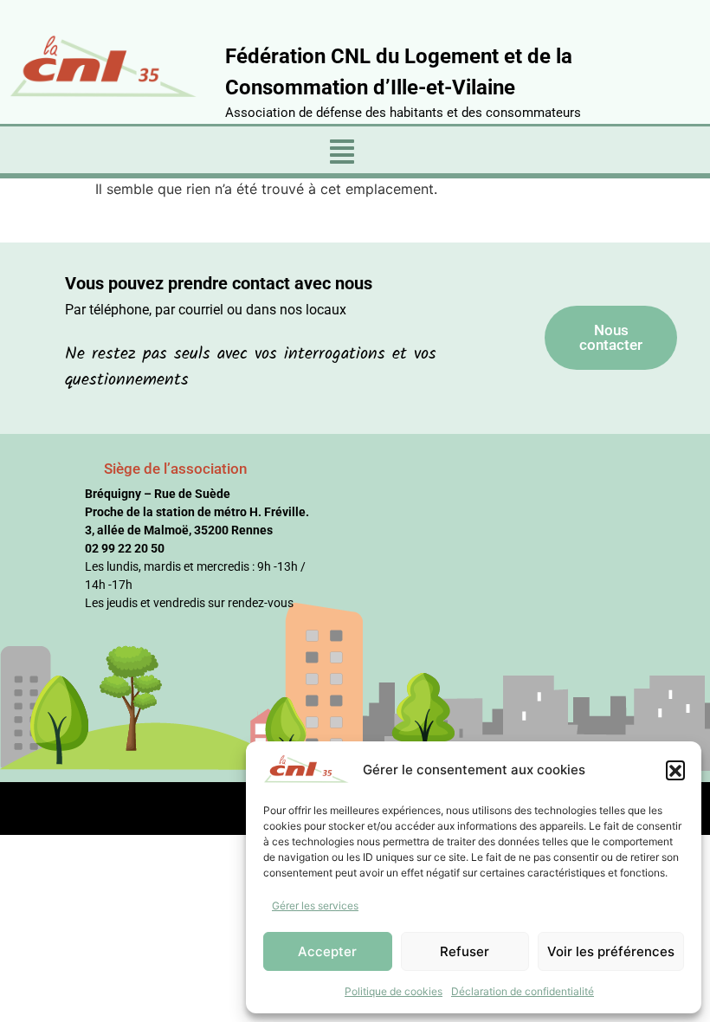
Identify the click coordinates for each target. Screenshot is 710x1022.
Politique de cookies (393, 991)
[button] (675, 770)
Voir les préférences (610, 951)
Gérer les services (315, 905)
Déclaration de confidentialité (522, 991)
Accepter (327, 951)
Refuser (464, 951)
